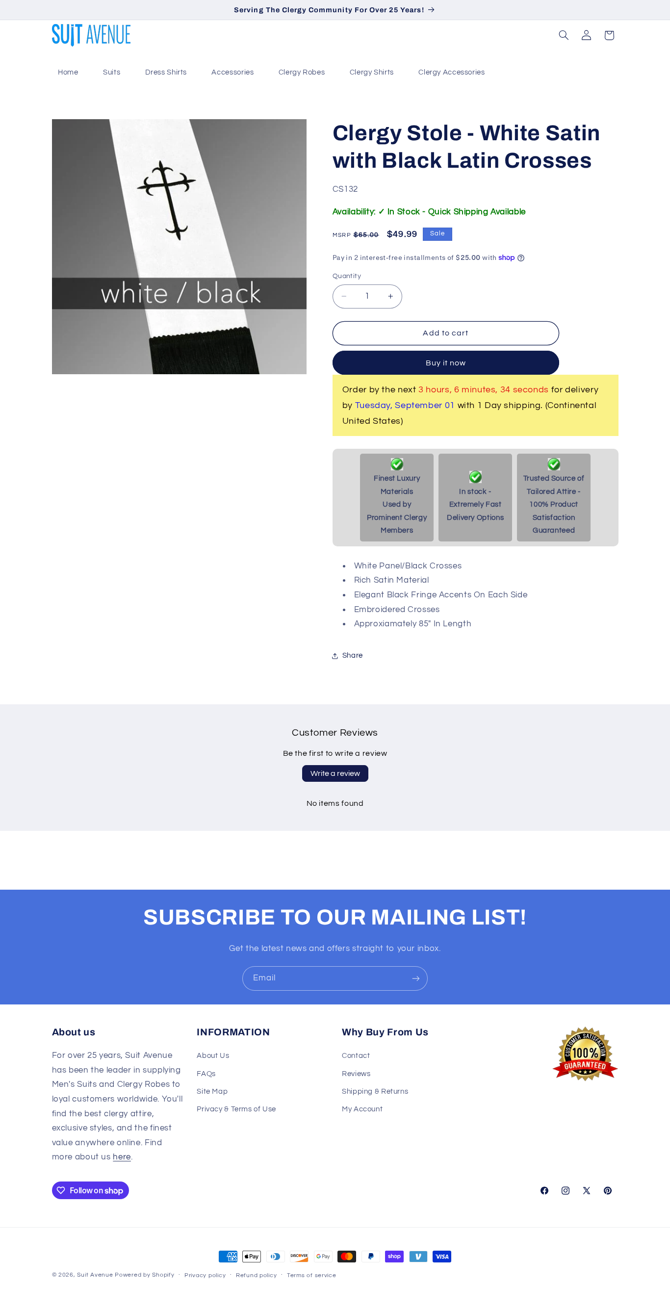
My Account (362, 1109)
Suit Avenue (95, 1275)
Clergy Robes (302, 72)
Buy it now (446, 363)
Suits (111, 72)
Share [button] (352, 655)
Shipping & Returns (375, 1091)
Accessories (232, 72)
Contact (356, 1055)
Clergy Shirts (372, 72)
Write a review (335, 773)
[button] (563, 35)
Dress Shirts (166, 72)
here (122, 1157)
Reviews (356, 1074)
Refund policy (256, 1275)
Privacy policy (205, 1275)
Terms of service (311, 1275)
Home (68, 72)
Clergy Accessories (451, 72)
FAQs (206, 1074)
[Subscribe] (416, 978)
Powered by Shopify (144, 1275)
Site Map (212, 1091)
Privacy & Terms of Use (236, 1109)
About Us (213, 1055)
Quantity (347, 276)
